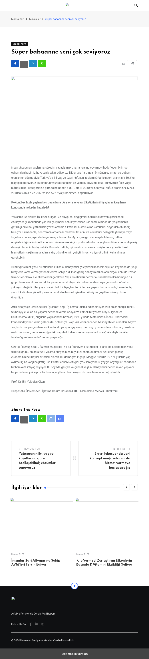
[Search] (136, 5)
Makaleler (18, 554)
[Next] (134, 487)
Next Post (119, 449)
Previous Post (32, 449)
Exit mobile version (74, 654)
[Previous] (126, 487)
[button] (13, 5)
